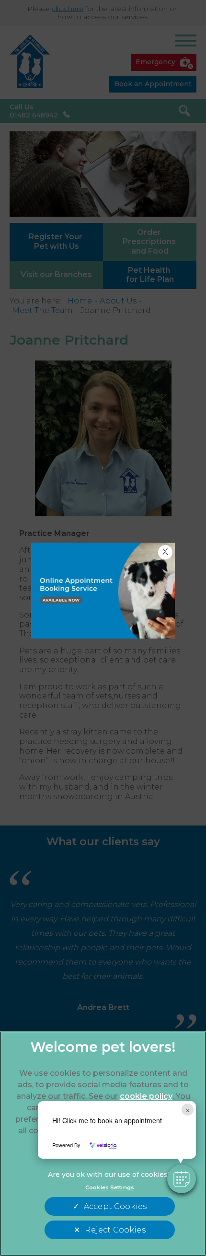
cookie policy (146, 1096)
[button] (181, 1178)
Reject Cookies (115, 1229)
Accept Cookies (115, 1206)
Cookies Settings (109, 1187)
